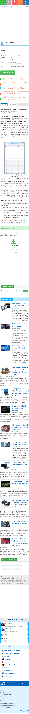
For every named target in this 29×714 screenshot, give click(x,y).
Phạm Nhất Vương (17, 446)
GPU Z (12, 419)
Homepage (18, 55)
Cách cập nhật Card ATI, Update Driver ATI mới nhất (20, 464)
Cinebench (8, 628)
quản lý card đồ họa (19, 222)
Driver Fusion (8, 662)
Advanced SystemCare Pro (11, 653)
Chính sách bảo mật (5, 694)
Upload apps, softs (5, 707)
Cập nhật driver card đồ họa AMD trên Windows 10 (20, 483)
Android (3, 3)
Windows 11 (15, 332)
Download (3, 49)
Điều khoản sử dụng (5, 693)
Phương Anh (15, 395)
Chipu (3, 528)
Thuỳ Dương (15, 431)
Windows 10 (3, 497)
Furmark (6, 634)
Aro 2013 (6, 656)
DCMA (1, 696)
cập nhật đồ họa (8, 222)
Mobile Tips (20, 3)
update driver (12, 495)
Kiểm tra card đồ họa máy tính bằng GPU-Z (15, 79)
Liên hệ (2, 698)
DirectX (5, 638)
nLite (5, 667)
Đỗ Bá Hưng (19, 488)
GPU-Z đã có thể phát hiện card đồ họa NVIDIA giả (19, 408)
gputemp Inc (12, 55)
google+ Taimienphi (23, 710)
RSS (25, 710)
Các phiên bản (12, 104)
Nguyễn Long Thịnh (17, 308)
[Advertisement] (14, 25)
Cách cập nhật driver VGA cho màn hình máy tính (20, 524)
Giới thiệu (2, 690)
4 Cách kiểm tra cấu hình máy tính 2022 (14, 88)
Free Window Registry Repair (12, 650)
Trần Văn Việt (4, 114)
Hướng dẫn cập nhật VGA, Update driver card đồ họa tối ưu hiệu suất (20, 391)
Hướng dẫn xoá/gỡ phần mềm (8, 705)
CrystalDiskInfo (8, 670)
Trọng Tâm (19, 412)
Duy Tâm (19, 328)
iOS (8, 3)
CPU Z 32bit (7, 659)
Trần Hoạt (15, 350)
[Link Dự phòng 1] (13, 252)
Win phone (14, 3)
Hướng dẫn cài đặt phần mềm (8, 703)
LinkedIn (28, 710)
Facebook (21, 710)
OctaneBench (9, 623)
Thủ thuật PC (26, 3)
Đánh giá (4, 105)
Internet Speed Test (9, 673)
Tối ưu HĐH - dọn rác (12, 49)
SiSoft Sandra (8, 676)
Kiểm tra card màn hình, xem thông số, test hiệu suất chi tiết (20, 427)
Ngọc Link (4, 509)
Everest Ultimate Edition (11, 665)
